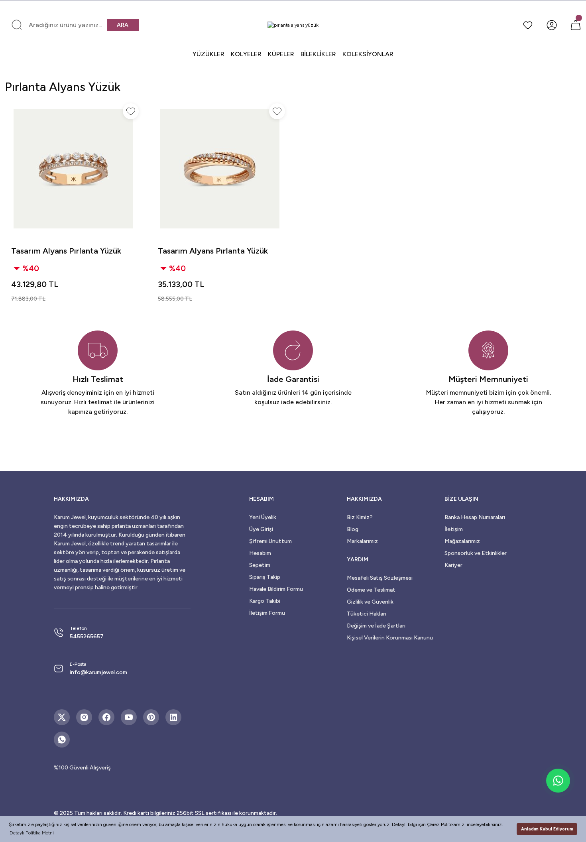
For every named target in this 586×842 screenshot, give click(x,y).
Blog (352, 529)
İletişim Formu (267, 613)
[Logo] (293, 25)
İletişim (453, 529)
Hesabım (260, 553)
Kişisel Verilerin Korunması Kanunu (390, 637)
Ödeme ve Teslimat (371, 589)
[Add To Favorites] (131, 111)
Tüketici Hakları (366, 613)
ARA (122, 25)
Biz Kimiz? (360, 517)
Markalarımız (362, 541)
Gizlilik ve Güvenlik (370, 601)
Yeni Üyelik (262, 517)
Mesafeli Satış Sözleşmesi (380, 577)
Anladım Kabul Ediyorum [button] (547, 829)
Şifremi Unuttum (270, 541)
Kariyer (453, 565)
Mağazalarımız (462, 541)
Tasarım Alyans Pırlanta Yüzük (66, 251)
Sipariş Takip (264, 577)
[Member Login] (551, 25)
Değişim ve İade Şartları (376, 625)
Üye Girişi (261, 529)
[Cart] (575, 25)
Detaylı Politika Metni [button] (32, 833)
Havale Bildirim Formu (276, 589)
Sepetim (259, 565)
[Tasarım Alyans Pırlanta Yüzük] (73, 168)
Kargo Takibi (264, 601)
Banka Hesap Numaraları (474, 517)
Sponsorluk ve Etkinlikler (475, 553)
